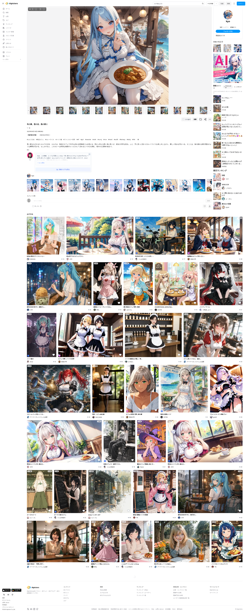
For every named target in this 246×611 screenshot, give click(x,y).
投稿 (228, 3)
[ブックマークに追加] (201, 119)
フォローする (228, 31)
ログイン (241, 3)
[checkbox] (33, 206)
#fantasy (122, 139)
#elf (78, 139)
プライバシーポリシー (8, 607)
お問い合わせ (5, 602)
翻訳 (28, 149)
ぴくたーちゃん (6, 600)
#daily (129, 139)
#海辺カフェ (40, 139)
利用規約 (4, 605)
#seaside (88, 139)
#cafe (94, 139)
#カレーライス (49, 139)
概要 (3, 598)
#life (133, 139)
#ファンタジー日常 (69, 139)
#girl (82, 139)
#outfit (116, 139)
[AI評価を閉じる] (89, 154)
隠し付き (37, 206)
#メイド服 (59, 139)
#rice (105, 139)
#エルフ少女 (30, 139)
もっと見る (41, 163)
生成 (222, 3)
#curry (100, 139)
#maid (110, 139)
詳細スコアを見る (64, 169)
